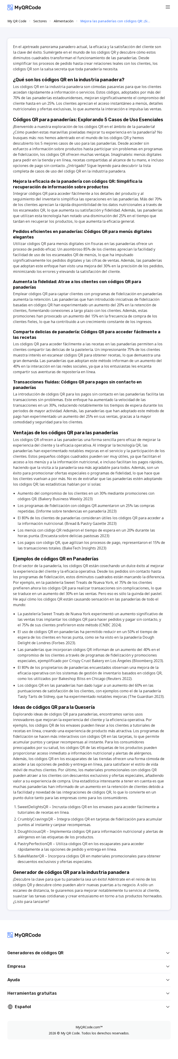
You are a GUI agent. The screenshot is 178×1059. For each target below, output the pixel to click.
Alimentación (63, 21)
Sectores (40, 21)
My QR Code (16, 21)
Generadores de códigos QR (35, 952)
